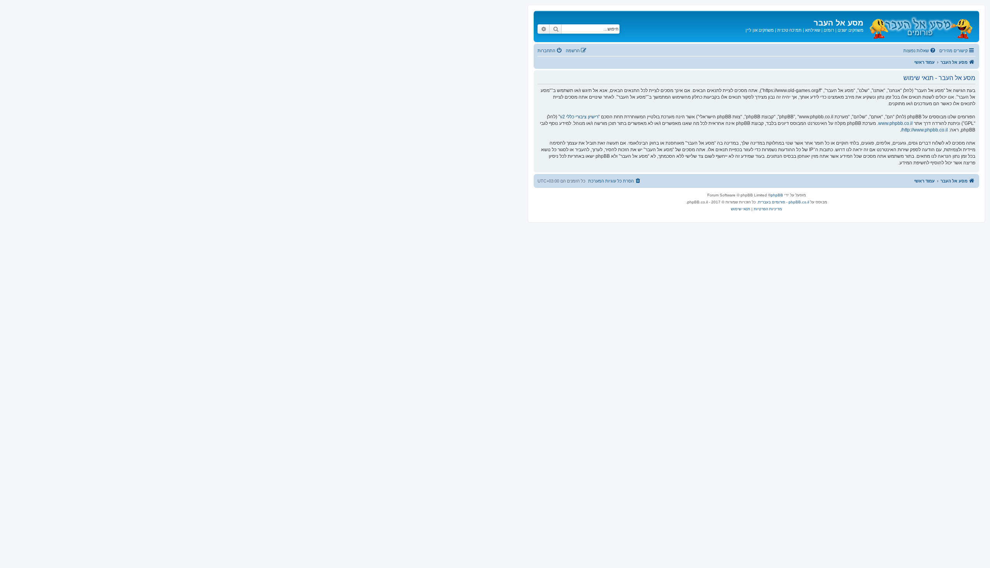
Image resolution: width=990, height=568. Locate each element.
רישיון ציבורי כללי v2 (579, 116)
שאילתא (812, 30)
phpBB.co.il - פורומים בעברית (783, 202)
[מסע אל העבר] (920, 26)
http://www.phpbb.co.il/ (924, 130)
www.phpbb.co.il (895, 123)
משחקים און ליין (760, 30)
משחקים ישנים (851, 30)
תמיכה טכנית (789, 30)
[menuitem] (920, 50)
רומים (829, 30)
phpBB (777, 195)
